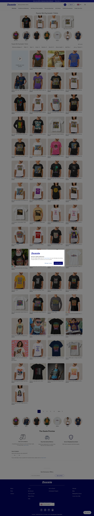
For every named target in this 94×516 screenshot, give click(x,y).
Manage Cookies (48, 263)
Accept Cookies (58, 263)
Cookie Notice (47, 258)
